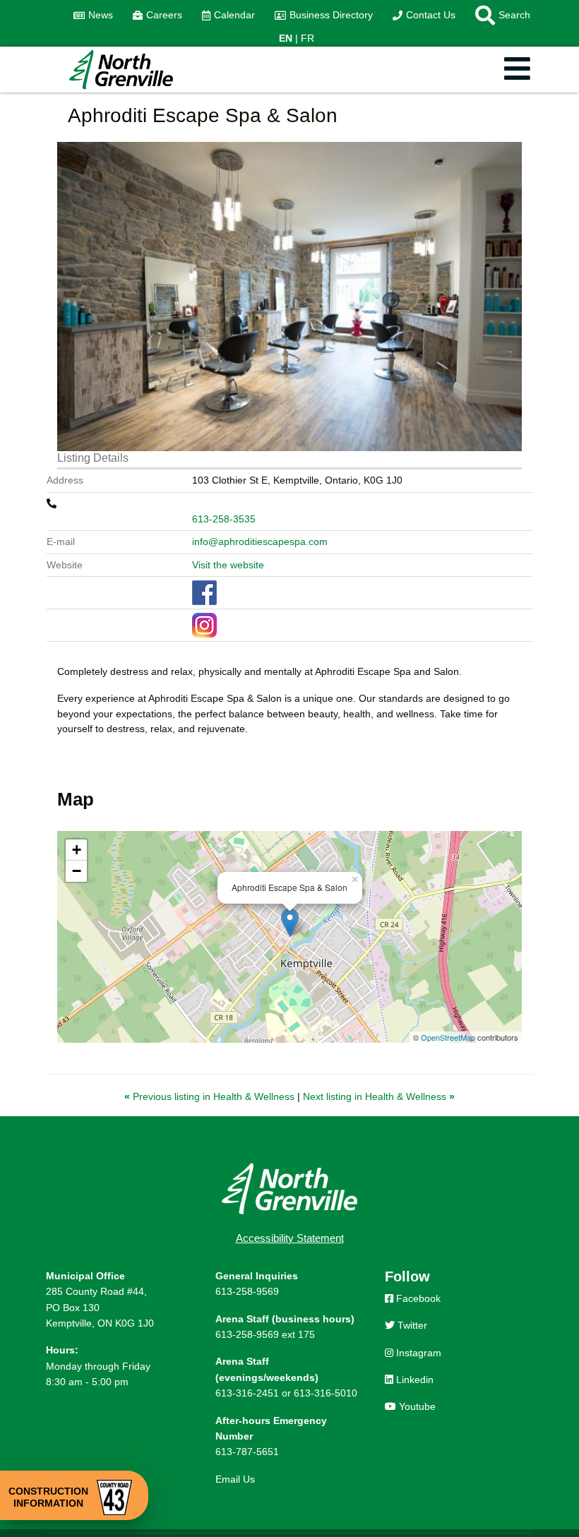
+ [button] (76, 850)
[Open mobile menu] (517, 69)
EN (285, 38)
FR (307, 38)
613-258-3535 (224, 519)
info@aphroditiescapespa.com (260, 541)
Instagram (417, 1352)
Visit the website (228, 564)
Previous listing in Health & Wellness (210, 1096)
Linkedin (413, 1379)
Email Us (235, 1479)
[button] (497, 15)
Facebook (417, 1298)
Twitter (411, 1325)
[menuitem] (93, 15)
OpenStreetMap (448, 1037)
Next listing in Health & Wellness (379, 1096)
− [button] (76, 871)
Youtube (416, 1406)
